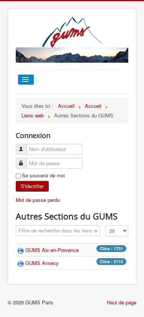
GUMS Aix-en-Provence (52, 250)
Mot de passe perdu (38, 199)
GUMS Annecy (42, 263)
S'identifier (32, 186)
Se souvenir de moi (43, 175)
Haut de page (121, 302)
